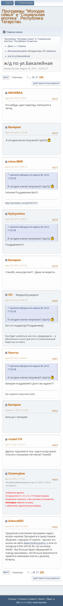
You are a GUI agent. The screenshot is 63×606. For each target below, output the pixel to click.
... (30, 77)
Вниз (6, 77)
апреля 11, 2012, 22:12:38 (16, 410)
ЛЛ (44, 51)
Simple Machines (40, 602)
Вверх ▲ (51, 599)
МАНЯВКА (15, 93)
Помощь (12, 599)
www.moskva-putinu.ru (36, 543)
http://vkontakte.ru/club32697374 (21, 202)
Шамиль (51, 51)
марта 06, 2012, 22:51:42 (16, 265)
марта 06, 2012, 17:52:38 (16, 132)
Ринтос (13, 353)
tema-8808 (15, 161)
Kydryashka (16, 214)
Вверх (6, 572)
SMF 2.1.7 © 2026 (23, 602)
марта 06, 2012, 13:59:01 (16, 98)
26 (33, 77)
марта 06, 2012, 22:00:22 (16, 219)
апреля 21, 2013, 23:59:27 (16, 526)
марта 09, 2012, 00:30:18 (16, 300)
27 (37, 77)
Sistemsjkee (16, 473)
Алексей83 (15, 521)
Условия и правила (27, 599)
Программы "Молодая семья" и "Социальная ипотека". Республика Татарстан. (23, 16)
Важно (41, 599)
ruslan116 (15, 439)
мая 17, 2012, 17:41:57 (15, 444)
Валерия (14, 127)
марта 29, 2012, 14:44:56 (16, 358)
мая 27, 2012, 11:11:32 (15, 479)
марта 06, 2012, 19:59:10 (16, 167)
